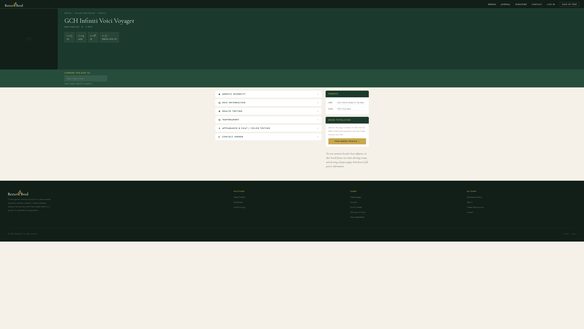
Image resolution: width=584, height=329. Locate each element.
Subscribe (521, 4)
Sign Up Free (569, 4)
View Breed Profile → (347, 141)
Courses (353, 202)
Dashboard (238, 202)
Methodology (355, 197)
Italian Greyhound (85, 13)
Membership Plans (474, 197)
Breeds (492, 4)
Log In (551, 4)
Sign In (470, 202)
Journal (505, 4)
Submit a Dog (239, 207)
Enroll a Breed (356, 207)
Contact (537, 4)
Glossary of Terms (357, 212)
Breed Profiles (239, 197)
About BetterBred (357, 217)
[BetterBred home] (14, 4)
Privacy (566, 233)
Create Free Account (475, 207)
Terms (574, 233)
